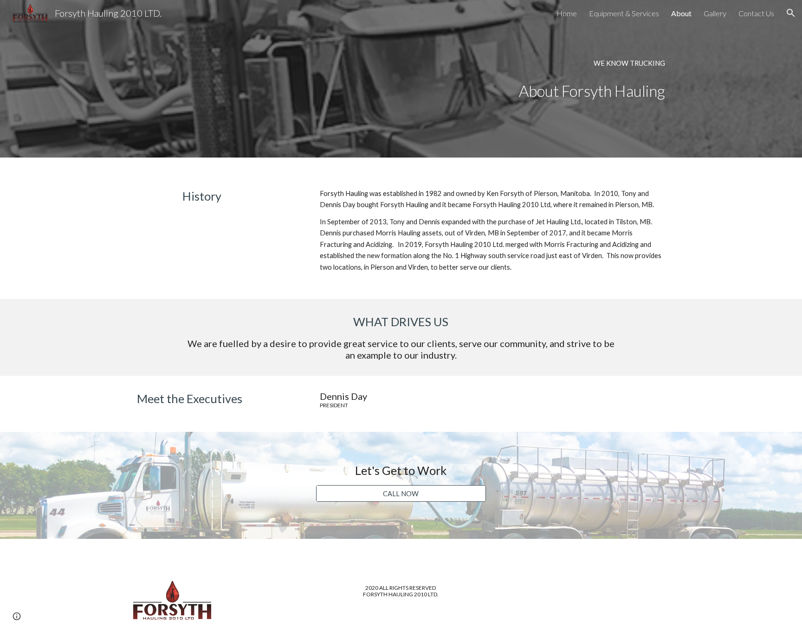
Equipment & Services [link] (624, 13)
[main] (538, 63)
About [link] (681, 13)
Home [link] (566, 13)
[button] (791, 13)
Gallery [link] (715, 13)
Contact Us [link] (756, 13)
